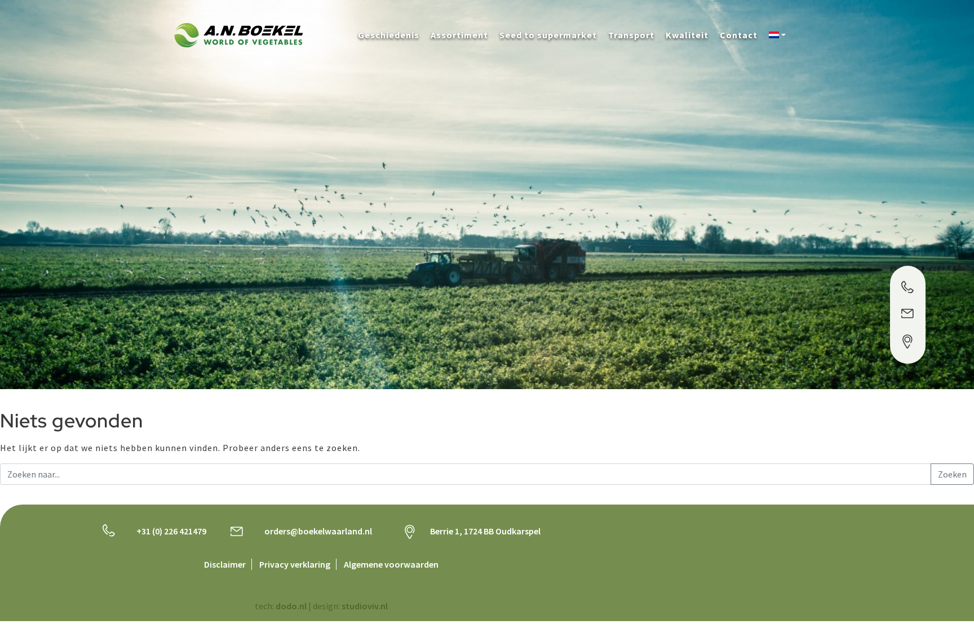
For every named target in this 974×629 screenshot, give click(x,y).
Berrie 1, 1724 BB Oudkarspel (485, 531)
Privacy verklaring (294, 564)
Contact (739, 35)
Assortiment (459, 35)
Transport (631, 35)
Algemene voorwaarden (391, 564)
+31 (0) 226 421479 (171, 531)
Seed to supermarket (548, 35)
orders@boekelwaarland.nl (318, 531)
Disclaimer (225, 564)
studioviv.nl (365, 606)
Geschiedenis (388, 35)
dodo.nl (291, 606)
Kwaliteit (687, 35)
